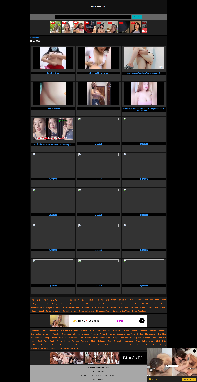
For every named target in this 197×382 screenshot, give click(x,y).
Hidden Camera (91, 338)
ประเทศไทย (123, 300)
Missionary (64, 348)
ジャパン (54, 300)
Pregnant (116, 345)
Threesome (44, 345)
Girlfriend (73, 338)
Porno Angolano (139, 311)
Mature (59, 341)
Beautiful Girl (126, 338)
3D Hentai (101, 341)
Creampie (121, 334)
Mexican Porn (160, 307)
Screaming (35, 330)
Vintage (63, 345)
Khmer (33, 311)
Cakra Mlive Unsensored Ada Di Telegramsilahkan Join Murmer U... (143, 109)
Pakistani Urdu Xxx (71, 307)
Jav (32, 334)
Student (92, 330)
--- (98, 108)
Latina (67, 341)
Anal (40, 341)
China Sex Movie (68, 304)
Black (52, 341)
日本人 (76, 300)
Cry (123, 345)
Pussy (54, 338)
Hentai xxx (148, 300)
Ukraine (134, 307)
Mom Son (102, 330)
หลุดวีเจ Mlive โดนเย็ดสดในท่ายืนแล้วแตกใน (144, 73)
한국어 (100, 300)
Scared (140, 345)
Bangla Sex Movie (53, 307)
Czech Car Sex (146, 307)
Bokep (38, 334)
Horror (148, 345)
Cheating (85, 334)
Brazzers (44, 348)
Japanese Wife (66, 330)
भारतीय (113, 300)
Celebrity (104, 334)
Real (109, 341)
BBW (93, 341)
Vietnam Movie (160, 304)
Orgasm (134, 330)
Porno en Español (86, 311)
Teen (154, 338)
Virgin (70, 345)
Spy (81, 338)
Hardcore (162, 338)
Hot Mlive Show (53, 73)
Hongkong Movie (103, 311)
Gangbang (66, 334)
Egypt (48, 311)
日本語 (69, 300)
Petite (107, 345)
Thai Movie (146, 304)
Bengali (66, 311)
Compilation (98, 345)
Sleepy (115, 338)
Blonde (88, 345)
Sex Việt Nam (135, 300)
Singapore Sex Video (121, 311)
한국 (84, 300)
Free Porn (104, 367)
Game (155, 345)
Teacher (84, 330)
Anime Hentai (147, 341)
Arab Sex (85, 307)
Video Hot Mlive (53, 108)
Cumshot (56, 334)
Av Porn (74, 348)
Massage (143, 330)
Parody (163, 345)
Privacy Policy (98, 371)
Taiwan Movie (134, 304)
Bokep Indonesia (38, 304)
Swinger (75, 341)
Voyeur (54, 345)
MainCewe (34, 37)
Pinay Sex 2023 (37, 307)
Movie (112, 334)
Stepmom (162, 330)
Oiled (157, 341)
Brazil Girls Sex (98, 307)
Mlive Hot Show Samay (98, 73)
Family (126, 330)
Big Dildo (162, 334)
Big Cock (131, 334)
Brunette (78, 345)
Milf (109, 330)
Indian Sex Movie (101, 304)
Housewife (53, 330)
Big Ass (137, 338)
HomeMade (128, 341)
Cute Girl (63, 338)
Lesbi (33, 341)
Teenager (85, 341)
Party (47, 338)
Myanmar (57, 311)
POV (164, 341)
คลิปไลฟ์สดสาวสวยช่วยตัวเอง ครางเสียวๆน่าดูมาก (53, 144)
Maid (76, 330)
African (74, 311)
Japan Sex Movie (84, 304)
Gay (45, 341)
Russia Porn (124, 307)
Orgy (138, 341)
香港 (38, 300)
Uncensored (105, 338)
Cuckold (152, 330)
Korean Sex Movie (118, 304)
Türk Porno (111, 307)
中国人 (45, 300)
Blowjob (76, 334)
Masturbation (150, 334)
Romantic (118, 341)
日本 (62, 300)
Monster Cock (36, 338)
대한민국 (91, 300)
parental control (99, 380)
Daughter (117, 330)
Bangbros (35, 348)
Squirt (44, 330)
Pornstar (54, 348)
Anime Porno (160, 300)
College (146, 338)
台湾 (107, 300)
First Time (131, 345)
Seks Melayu (52, 304)
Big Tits (140, 334)
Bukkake (34, 345)
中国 (32, 300)
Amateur (46, 334)
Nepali (41, 311)
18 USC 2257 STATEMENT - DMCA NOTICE (98, 375)
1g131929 (98, 144)
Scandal (94, 334)
